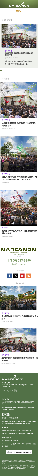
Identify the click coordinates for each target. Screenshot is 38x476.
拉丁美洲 (28, 444)
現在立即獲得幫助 (19, 254)
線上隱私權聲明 (30, 460)
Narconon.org (7, 444)
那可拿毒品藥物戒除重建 (9, 407)
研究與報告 (16, 423)
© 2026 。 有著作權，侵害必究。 (13, 460)
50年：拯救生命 (21, 421)
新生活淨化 (31, 407)
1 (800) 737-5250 (19, 260)
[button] (19, 453)
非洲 (6, 446)
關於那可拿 (5, 421)
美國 (14, 444)
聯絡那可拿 (30, 434)
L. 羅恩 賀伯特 (25, 423)
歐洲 (19, 444)
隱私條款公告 (11, 461)
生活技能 (4, 409)
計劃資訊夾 (12, 434)
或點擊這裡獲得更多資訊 (19, 264)
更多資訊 (4, 434)
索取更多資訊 (21, 434)
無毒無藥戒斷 (22, 407)
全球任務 (13, 421)
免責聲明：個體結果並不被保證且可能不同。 (18, 462)
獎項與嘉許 (8, 423)
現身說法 (11, 409)
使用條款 (4, 461)
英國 (23, 444)
